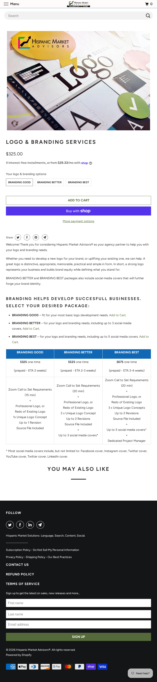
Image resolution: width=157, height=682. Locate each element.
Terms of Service (23, 584)
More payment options (78, 221)
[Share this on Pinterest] (35, 237)
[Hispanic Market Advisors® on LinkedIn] (31, 525)
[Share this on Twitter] (17, 237)
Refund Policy (20, 574)
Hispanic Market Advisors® (33, 650)
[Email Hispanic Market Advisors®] (41, 525)
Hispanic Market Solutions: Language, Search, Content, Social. (45, 535)
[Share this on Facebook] (26, 237)
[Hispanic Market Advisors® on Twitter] (10, 525)
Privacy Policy (14, 557)
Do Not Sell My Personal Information (56, 550)
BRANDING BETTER (49, 182)
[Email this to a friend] (44, 237)
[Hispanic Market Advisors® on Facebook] (21, 525)
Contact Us (17, 565)
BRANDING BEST (78, 182)
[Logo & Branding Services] (78, 80)
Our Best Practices (60, 557)
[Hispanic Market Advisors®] (78, 4)
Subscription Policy (18, 550)
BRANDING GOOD (19, 182)
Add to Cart (117, 315)
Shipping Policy (35, 557)
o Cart (34, 328)
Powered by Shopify (18, 655)
